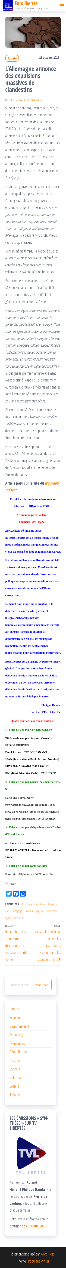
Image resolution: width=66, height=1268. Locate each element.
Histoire (15, 1060)
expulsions (40, 911)
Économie (16, 1017)
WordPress (47, 1254)
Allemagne (30, 904)
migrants (8, 918)
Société (12, 58)
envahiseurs (29, 911)
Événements (17, 1043)
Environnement (19, 1026)
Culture (14, 1008)
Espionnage (17, 1034)
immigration (52, 911)
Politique (16, 1077)
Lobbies (15, 1069)
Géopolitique (18, 1051)
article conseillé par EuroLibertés (25, 99)
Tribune (15, 1094)
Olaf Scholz (19, 918)
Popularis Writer (38, 1261)
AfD (22, 904)
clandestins (40, 904)
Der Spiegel (18, 911)
